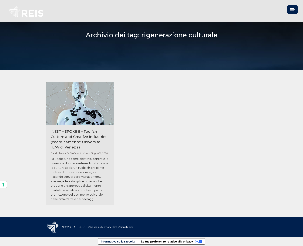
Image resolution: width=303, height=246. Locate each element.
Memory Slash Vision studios (117, 227)
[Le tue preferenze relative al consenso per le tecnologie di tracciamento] (3, 184)
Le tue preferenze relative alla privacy (167, 241)
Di (77, 153)
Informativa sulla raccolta (118, 241)
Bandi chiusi (57, 153)
